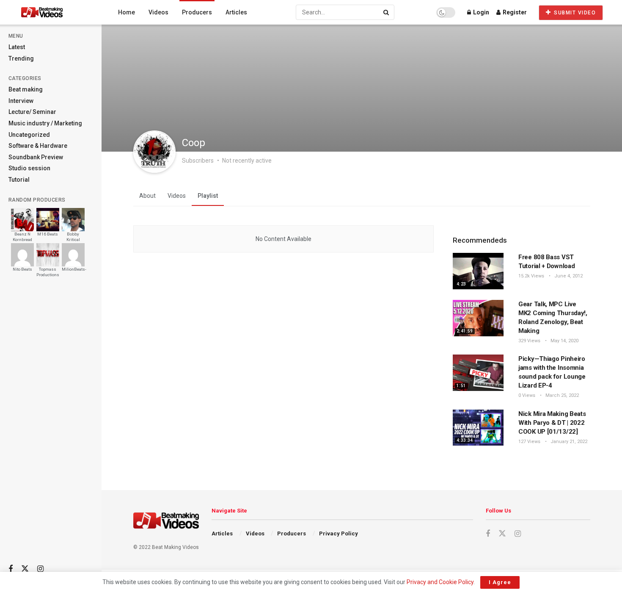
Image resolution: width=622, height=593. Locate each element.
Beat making (25, 89)
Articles (236, 12)
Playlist (208, 195)
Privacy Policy (338, 533)
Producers (197, 12)
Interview (20, 100)
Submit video (574, 13)
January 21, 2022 (568, 441)
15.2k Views (531, 276)
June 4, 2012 (568, 276)
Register (514, 12)
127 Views (529, 441)
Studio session (29, 168)
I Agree (500, 582)
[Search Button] (386, 12)
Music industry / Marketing (45, 123)
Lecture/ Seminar (32, 111)
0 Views (526, 395)
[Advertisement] (50, 424)
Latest (16, 47)
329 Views (529, 341)
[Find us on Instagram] (40, 569)
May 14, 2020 (563, 341)
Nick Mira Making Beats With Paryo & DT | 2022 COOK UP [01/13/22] (552, 422)
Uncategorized (29, 134)
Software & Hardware (37, 145)
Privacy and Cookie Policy (440, 582)
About (147, 195)
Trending (21, 58)
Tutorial (19, 179)
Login (480, 12)
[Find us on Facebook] (10, 569)
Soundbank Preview (35, 157)
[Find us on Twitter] (25, 569)
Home (126, 12)
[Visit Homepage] (57, 12)
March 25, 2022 (561, 395)
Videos (158, 12)
